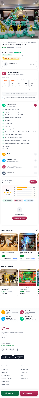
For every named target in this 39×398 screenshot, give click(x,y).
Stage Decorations (12, 42)
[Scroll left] (33, 230)
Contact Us (24, 372)
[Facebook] (6, 349)
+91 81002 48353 (6, 341)
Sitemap (23, 375)
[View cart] (36, 2)
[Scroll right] (36, 230)
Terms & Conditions (6, 366)
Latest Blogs (24, 369)
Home (4, 42)
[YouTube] (10, 349)
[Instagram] (2, 349)
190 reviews (10, 47)
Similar (35, 37)
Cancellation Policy (6, 378)
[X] (13, 349)
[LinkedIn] (17, 349)
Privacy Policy (5, 369)
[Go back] (2, 2)
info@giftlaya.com (6, 343)
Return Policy (5, 384)
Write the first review (19, 218)
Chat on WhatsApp (8, 345)
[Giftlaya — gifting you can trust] (5, 328)
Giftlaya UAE (24, 378)
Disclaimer (4, 372)
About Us (23, 366)
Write (33, 182)
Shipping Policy (5, 375)
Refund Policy (5, 381)
